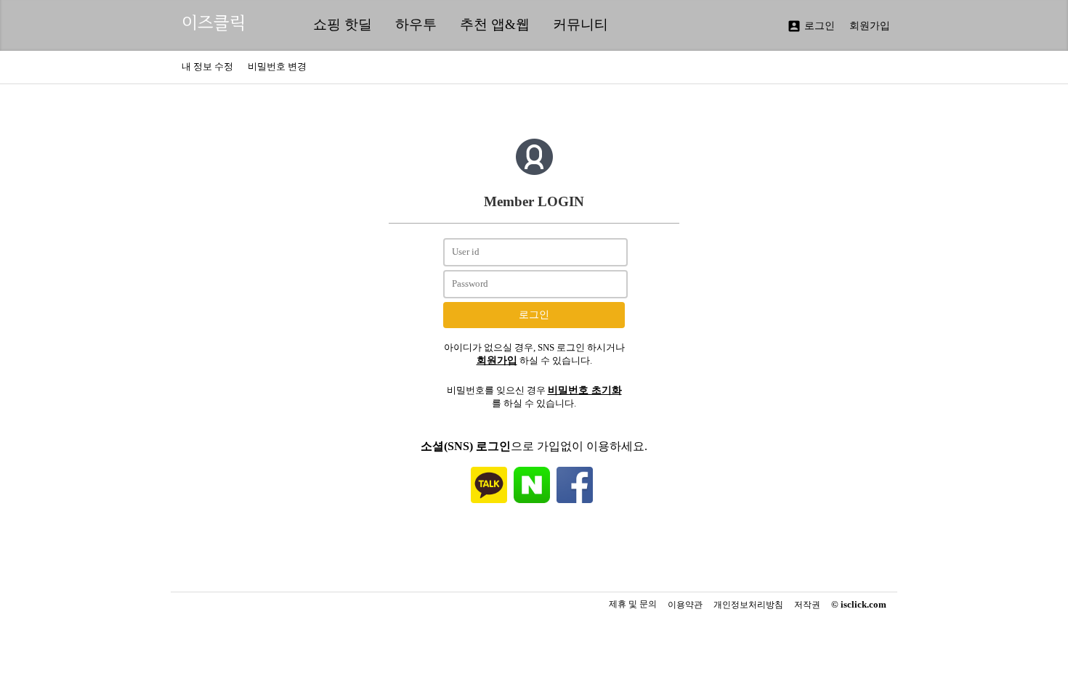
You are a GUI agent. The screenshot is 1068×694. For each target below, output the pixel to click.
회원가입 (869, 25)
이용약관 (685, 605)
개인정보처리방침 (748, 605)
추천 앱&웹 (495, 24)
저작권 (807, 605)
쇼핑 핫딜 (342, 24)
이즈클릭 (214, 23)
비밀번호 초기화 (585, 390)
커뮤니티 (580, 24)
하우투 (416, 24)
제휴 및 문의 (633, 604)
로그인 (811, 26)
